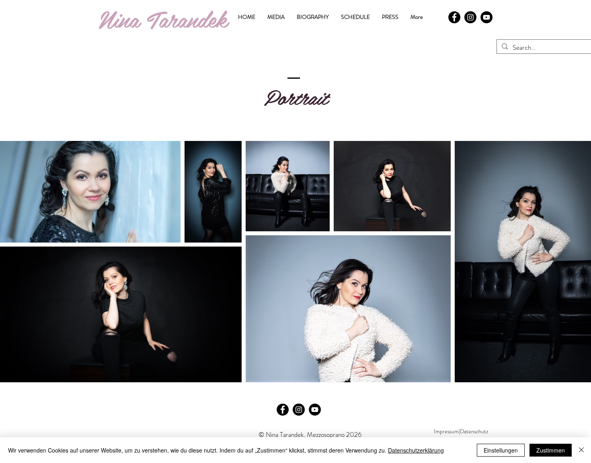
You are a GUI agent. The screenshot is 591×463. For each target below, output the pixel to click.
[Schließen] (581, 450)
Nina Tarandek (162, 18)
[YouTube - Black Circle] (486, 17)
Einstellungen (501, 450)
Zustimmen (550, 450)
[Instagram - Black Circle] (470, 17)
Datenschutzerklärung (416, 450)
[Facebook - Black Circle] (454, 17)
